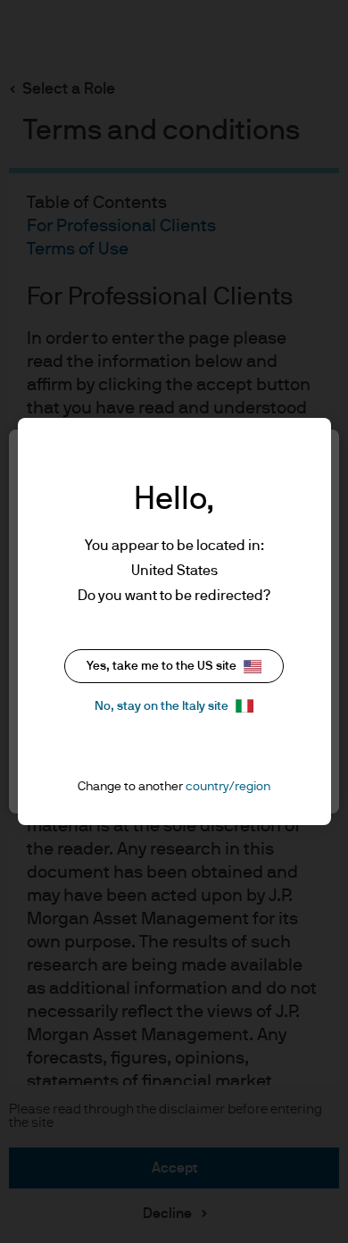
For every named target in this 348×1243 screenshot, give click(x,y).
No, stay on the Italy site (161, 706)
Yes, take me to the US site (161, 666)
